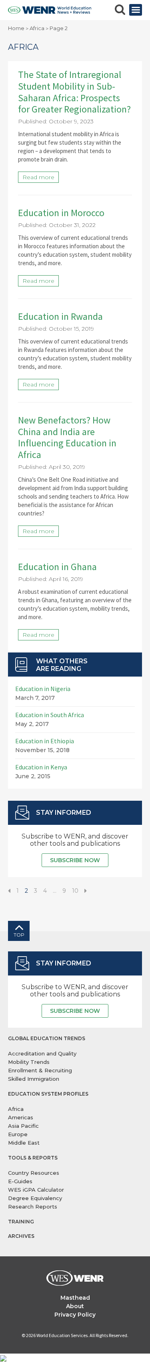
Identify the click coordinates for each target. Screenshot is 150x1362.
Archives (21, 1236)
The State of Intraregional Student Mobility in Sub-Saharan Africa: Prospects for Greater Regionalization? (74, 91)
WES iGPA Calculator (36, 1189)
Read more (38, 177)
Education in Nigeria (42, 689)
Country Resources (33, 1173)
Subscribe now (75, 860)
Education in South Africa (49, 715)
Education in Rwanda (60, 316)
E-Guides (20, 1181)
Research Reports (32, 1206)
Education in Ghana (57, 566)
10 (75, 891)
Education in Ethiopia (44, 741)
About (75, 1306)
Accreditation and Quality (42, 1053)
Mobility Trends (29, 1062)
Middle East (24, 1142)
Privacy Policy (75, 1314)
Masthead (75, 1297)
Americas (20, 1117)
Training (21, 1222)
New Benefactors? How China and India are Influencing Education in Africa (67, 437)
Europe (18, 1134)
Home (16, 28)
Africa (37, 28)
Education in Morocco (61, 213)
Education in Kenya (41, 767)
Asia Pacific (23, 1126)
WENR (49, 10)
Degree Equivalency (35, 1198)
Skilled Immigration (33, 1079)
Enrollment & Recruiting (40, 1070)
